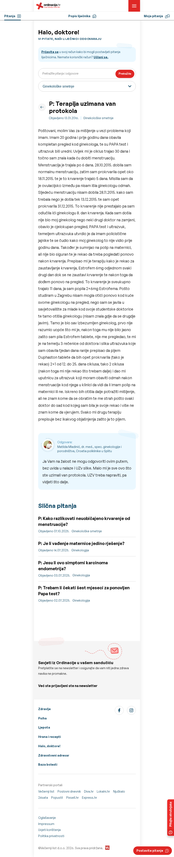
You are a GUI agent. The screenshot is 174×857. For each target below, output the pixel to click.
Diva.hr (89, 791)
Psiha (42, 718)
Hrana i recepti (49, 737)
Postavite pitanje (149, 850)
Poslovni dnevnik (69, 791)
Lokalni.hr (103, 791)
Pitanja (9, 16)
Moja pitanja (153, 16)
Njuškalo (119, 791)
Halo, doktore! (49, 746)
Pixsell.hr (72, 797)
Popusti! (57, 797)
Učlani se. (101, 57)
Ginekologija (80, 550)
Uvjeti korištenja (49, 830)
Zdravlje (44, 709)
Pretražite (125, 73)
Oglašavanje (47, 817)
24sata (43, 797)
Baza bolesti (47, 764)
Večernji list (46, 791)
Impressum (46, 824)
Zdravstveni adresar (53, 755)
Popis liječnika (79, 16)
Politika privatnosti (51, 836)
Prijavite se (50, 52)
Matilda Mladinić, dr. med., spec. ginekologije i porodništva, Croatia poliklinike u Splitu (89, 449)
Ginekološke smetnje (98, 118)
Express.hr (89, 797)
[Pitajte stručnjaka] (170, 817)
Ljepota (44, 727)
